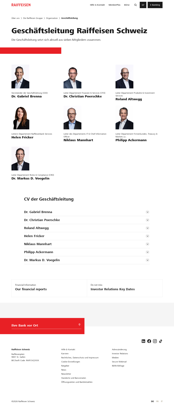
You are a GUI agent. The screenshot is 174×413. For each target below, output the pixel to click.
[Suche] (135, 5)
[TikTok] (161, 341)
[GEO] (79, 324)
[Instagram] (155, 341)
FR (157, 401)
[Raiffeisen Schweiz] (21, 5)
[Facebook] (149, 341)
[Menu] (143, 5)
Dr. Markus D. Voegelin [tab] (42, 260)
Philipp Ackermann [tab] (38, 252)
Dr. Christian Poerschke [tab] (42, 220)
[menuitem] (97, 5)
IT (162, 401)
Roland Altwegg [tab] (36, 228)
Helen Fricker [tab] (34, 236)
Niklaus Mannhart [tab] (38, 244)
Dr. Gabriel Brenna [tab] (38, 212)
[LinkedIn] (143, 341)
